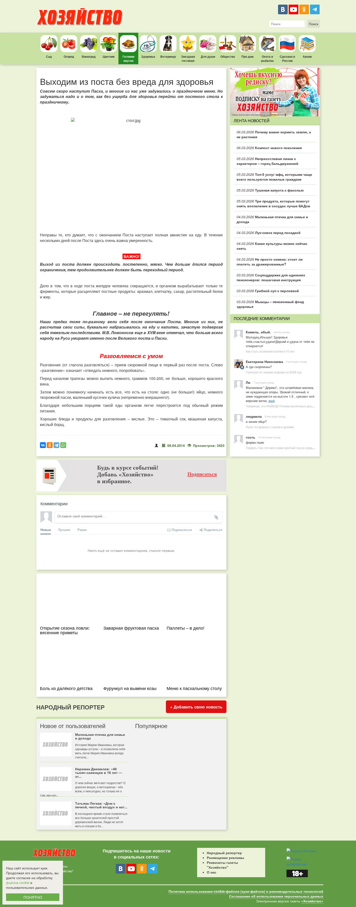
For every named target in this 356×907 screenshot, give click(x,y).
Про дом (247, 56)
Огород (69, 56)
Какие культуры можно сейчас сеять (272, 246)
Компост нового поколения (269, 147)
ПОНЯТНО (32, 897)
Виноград (89, 56)
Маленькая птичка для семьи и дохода (272, 219)
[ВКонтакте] (283, 9)
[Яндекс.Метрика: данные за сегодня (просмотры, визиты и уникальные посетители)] (301, 850)
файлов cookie (17, 882)
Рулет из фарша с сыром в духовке (270, 427)
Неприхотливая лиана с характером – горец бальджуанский (267, 161)
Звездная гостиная (188, 58)
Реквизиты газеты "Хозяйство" (222, 865)
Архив (307, 56)
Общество (227, 56)
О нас (211, 872)
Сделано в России (287, 58)
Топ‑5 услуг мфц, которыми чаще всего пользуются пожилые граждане (274, 177)
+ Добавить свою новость (196, 707)
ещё (272, 400)
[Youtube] (293, 9)
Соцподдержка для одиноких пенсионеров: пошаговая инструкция (271, 277)
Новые (45, 529)
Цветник (109, 56)
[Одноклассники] (304, 9)
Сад (49, 56)
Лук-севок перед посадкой (269, 232)
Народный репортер (224, 852)
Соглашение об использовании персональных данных (276, 896)
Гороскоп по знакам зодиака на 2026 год (274, 372)
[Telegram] (315, 9)
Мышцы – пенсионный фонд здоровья (270, 304)
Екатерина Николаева (264, 361)
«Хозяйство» (312, 901)
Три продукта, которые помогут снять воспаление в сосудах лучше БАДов (273, 203)
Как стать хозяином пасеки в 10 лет (270, 351)
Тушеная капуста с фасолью (270, 190)
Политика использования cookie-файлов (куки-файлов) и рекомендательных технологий (246, 891)
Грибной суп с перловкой (268, 290)
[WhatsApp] (63, 445)
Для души (208, 56)
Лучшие (64, 529)
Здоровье (148, 56)
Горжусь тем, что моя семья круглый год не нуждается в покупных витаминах (299, 448)
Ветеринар (168, 56)
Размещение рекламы (225, 857)
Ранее (82, 529)
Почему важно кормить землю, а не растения (274, 134)
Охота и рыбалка (267, 58)
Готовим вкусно (128, 58)
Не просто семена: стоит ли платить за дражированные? (270, 261)
